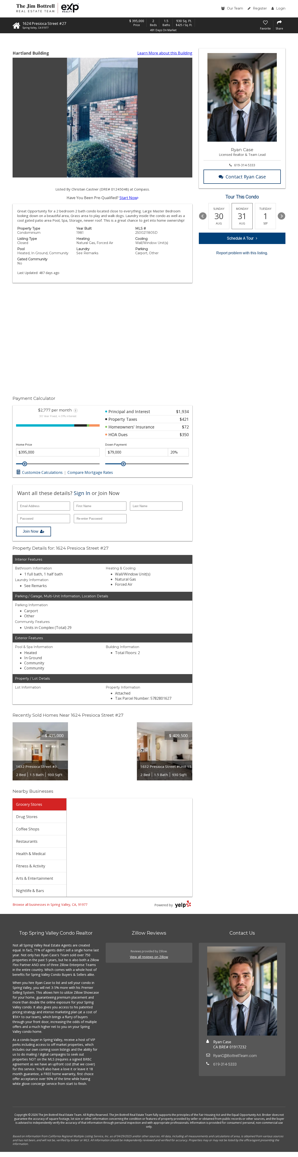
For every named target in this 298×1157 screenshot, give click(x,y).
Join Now (30, 531)
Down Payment (116, 445)
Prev (203, 216)
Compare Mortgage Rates (90, 472)
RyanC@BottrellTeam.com (235, 1055)
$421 (184, 419)
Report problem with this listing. (242, 253)
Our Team (235, 8)
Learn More (164, 53)
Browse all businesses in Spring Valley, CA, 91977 (50, 904)
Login (280, 8)
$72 (185, 427)
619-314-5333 (244, 165)
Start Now (128, 197)
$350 (184, 434)
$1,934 (182, 411)
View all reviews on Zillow (149, 957)
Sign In (82, 492)
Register (260, 8)
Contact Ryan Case (246, 177)
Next (281, 216)
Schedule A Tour (240, 238)
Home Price (24, 445)
